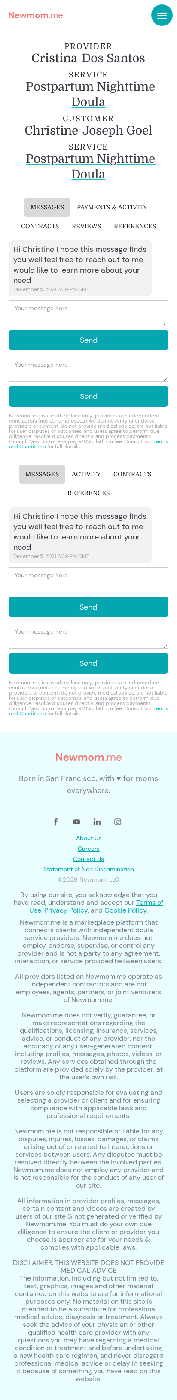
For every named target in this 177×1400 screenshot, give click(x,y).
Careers (89, 848)
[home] (33, 15)
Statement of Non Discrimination (88, 869)
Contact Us (88, 859)
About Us (88, 838)
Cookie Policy (125, 910)
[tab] (47, 207)
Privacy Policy (66, 910)
